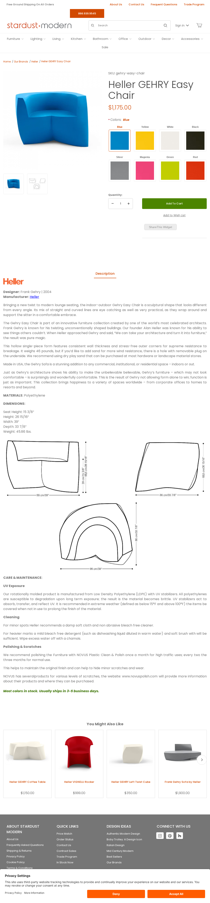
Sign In (180, 25)
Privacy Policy (16, 856)
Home (7, 61)
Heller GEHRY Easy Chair (56, 61)
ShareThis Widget (160, 227)
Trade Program (194, 4)
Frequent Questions (164, 4)
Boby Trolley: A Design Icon (124, 839)
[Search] (165, 25)
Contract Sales (66, 851)
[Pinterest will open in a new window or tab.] (169, 835)
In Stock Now (65, 862)
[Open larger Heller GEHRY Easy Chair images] (52, 120)
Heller (34, 61)
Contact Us (136, 4)
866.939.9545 (87, 13)
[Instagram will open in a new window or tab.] (160, 835)
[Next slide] (202, 760)
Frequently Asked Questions (25, 845)
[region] (52, 184)
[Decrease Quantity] (112, 203)
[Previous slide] (8, 760)
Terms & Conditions (20, 868)
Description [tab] (105, 273)
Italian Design (115, 845)
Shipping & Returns (19, 851)
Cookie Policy (16, 862)
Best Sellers (114, 857)
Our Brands (21, 61)
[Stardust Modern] (39, 25)
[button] (13, 184)
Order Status (65, 839)
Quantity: (115, 195)
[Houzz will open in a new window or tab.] (179, 835)
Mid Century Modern (120, 851)
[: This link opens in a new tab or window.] (13, 281)
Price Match (64, 834)
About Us (116, 4)
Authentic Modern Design (123, 834)
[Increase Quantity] (128, 203)
